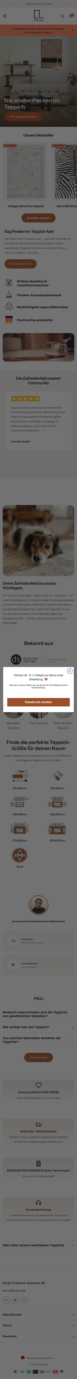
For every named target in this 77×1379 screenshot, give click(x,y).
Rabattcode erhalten (38, 702)
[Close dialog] (70, 671)
